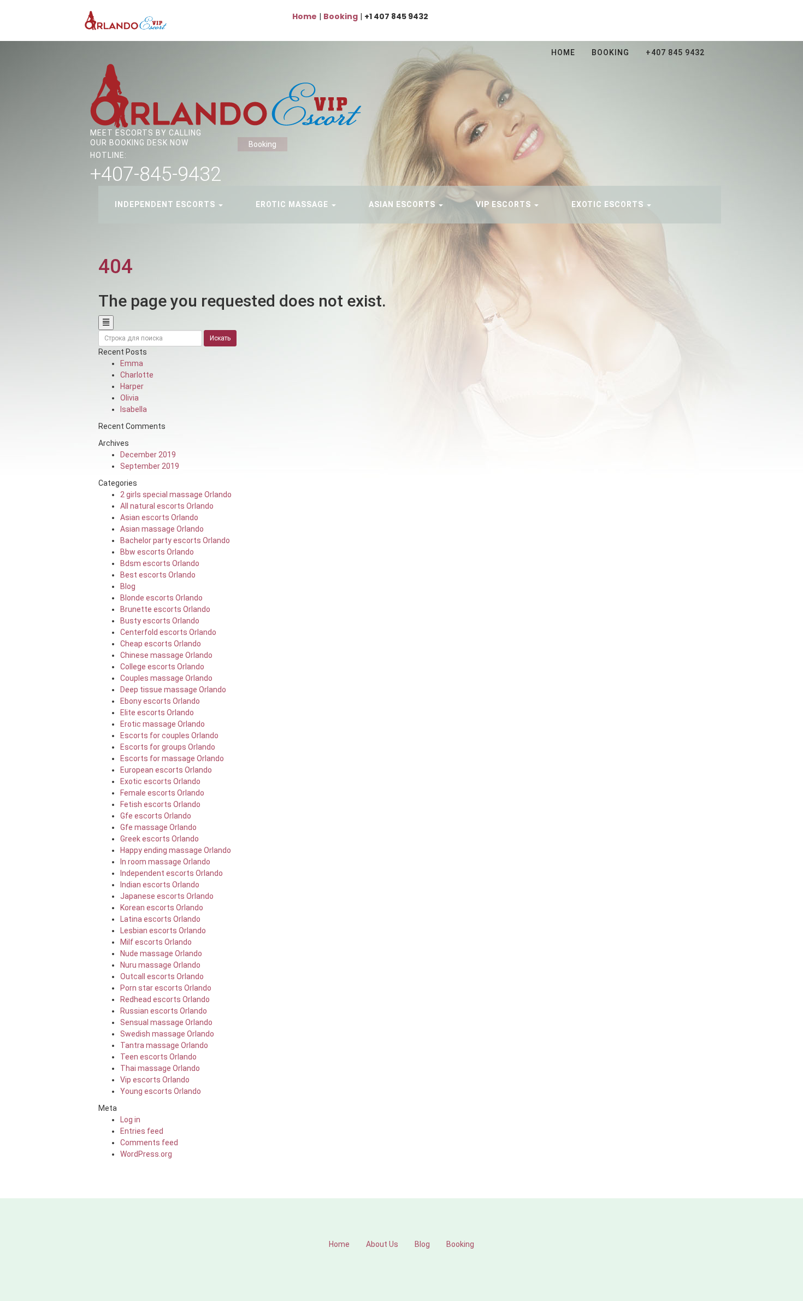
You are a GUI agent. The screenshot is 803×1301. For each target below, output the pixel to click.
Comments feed (149, 1142)
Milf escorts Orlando (156, 942)
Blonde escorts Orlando (161, 597)
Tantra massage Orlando (164, 1045)
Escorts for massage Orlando (172, 758)
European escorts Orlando (166, 770)
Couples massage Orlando (166, 678)
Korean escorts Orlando (161, 907)
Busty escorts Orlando (159, 620)
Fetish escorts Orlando (160, 804)
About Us (382, 1244)
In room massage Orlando (165, 861)
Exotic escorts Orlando (160, 781)
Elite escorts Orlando (157, 712)
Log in (130, 1119)
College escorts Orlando (162, 666)
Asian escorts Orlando (159, 517)
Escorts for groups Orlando (167, 747)
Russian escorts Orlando (163, 1010)
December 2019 (148, 454)
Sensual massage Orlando (166, 1022)
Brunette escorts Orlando (165, 609)
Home (563, 52)
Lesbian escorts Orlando (163, 930)
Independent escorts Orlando (171, 873)
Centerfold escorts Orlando (168, 632)
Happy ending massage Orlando (175, 850)
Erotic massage (293, 204)
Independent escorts (166, 204)
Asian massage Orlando (162, 529)
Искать (220, 338)
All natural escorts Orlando (167, 506)
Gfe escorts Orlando (155, 815)
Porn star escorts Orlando (165, 988)
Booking (610, 52)
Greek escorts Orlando (159, 838)
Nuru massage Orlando (160, 965)
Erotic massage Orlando (162, 724)
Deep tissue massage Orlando (173, 689)
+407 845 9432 (675, 52)
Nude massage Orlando (161, 953)
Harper (132, 386)
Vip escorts (504, 204)
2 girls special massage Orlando (176, 494)
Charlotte (136, 374)
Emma (131, 363)
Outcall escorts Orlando (162, 976)
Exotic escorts (608, 204)
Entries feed (141, 1131)
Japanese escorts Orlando (167, 896)
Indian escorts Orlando (159, 884)
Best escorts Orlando (158, 574)
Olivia (129, 397)
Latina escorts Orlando (160, 919)
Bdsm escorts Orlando (159, 563)
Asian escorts (403, 204)
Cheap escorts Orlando (160, 643)
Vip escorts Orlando (155, 1079)
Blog (127, 586)
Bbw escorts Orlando (157, 552)
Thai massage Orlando (160, 1068)
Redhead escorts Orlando (165, 999)
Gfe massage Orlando (158, 827)
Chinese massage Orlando (166, 655)
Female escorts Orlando (162, 792)
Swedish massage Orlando (167, 1033)
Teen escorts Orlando (158, 1056)
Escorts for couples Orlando (169, 735)
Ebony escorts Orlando (160, 701)
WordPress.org (146, 1154)
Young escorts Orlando (160, 1091)
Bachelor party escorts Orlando (175, 540)
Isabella (133, 409)
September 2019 (149, 466)
